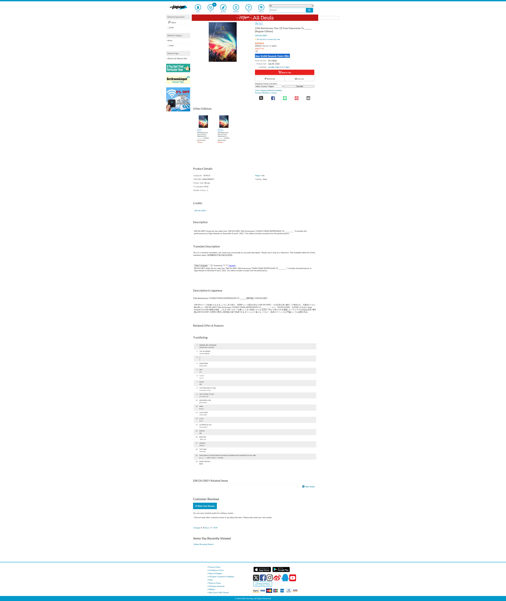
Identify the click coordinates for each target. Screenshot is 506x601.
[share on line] (285, 97)
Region (258, 176)
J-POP (215, 528)
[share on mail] (308, 97)
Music (207, 528)
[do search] (309, 10)
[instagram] (270, 577)
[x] (256, 577)
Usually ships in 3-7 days (279, 67)
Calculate (299, 86)
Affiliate (212, 589)
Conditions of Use (216, 570)
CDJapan (196, 528)
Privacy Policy (214, 567)
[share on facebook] (273, 97)
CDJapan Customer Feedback (221, 577)
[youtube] (292, 577)
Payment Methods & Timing (265, 93)
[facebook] (263, 577)
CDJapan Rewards (217, 586)
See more (310, 486)
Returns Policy (215, 583)
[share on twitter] (261, 97)
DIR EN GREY (261, 35)
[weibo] (277, 577)
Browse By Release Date (177, 59)
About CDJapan (215, 573)
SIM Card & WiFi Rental (219, 592)
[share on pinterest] (296, 97)
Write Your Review (206, 506)
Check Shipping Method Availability (268, 90)
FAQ (211, 580)
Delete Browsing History (203, 544)
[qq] (285, 577)
